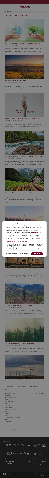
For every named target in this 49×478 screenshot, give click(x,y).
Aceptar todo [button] (37, 253)
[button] (11, 253)
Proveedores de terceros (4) (36, 232)
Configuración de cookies (11, 241)
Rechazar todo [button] (24, 253)
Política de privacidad (22, 241)
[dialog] (24, 239)
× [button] (44, 222)
